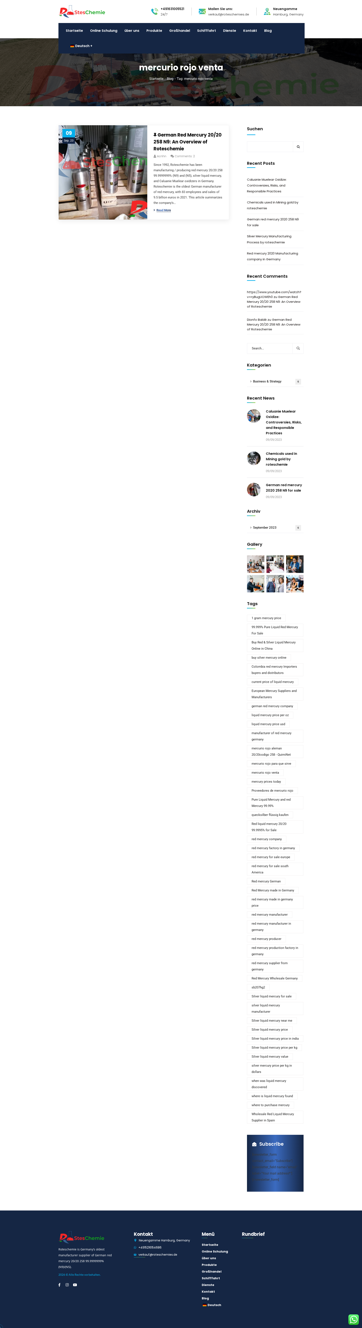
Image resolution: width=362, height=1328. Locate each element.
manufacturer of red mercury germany (271, 736)
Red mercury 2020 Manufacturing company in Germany (272, 256)
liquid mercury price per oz (270, 715)
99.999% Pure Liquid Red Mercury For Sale (275, 630)
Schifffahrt (211, 1278)
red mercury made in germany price (272, 902)
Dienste (208, 1285)
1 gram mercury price (266, 618)
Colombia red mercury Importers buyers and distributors (274, 670)
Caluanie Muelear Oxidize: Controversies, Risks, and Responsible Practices (267, 185)
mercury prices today (266, 782)
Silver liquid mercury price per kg (274, 1047)
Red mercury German (266, 881)
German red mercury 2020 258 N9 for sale (273, 222)
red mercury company (267, 839)
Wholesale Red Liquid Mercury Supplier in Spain (273, 1117)
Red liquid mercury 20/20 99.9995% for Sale (269, 827)
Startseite (156, 79)
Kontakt (208, 1292)
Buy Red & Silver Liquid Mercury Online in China (274, 645)
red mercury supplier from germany (270, 966)
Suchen (255, 129)
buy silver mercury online (269, 658)
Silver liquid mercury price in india (275, 1038)
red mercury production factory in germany (275, 951)
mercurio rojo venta (265, 773)
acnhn (161, 156)
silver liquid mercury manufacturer (266, 1008)
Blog (170, 79)
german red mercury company (272, 706)
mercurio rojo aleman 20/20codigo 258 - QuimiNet (271, 751)
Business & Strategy (276, 381)
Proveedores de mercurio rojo (272, 790)
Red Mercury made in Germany (273, 890)
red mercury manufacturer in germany (271, 927)
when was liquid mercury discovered (269, 1084)
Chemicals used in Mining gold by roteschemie (272, 205)
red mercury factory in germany (273, 848)
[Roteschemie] (81, 11)
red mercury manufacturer (270, 914)
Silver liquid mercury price (270, 1029)
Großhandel (211, 1271)
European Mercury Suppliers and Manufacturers (274, 694)
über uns (209, 1258)
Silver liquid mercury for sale (272, 996)
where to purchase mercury (271, 1105)
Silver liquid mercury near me (272, 1021)
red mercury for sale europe (271, 857)
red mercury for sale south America (270, 869)
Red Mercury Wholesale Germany (275, 978)
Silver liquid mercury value (270, 1056)
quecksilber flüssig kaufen (270, 815)
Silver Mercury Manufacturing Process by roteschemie (269, 239)
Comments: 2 (185, 156)
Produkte (209, 1265)
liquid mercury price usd (268, 724)
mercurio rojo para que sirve (271, 764)
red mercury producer (266, 939)
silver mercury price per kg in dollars (272, 1069)
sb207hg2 (258, 987)
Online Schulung (215, 1251)
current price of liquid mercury (273, 682)
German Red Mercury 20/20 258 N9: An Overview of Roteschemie (188, 142)
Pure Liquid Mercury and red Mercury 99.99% (271, 803)
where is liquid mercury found (272, 1096)
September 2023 (276, 527)
